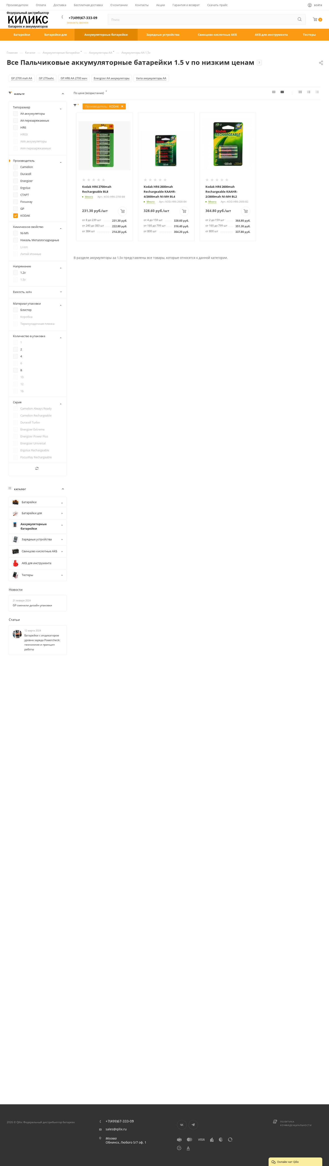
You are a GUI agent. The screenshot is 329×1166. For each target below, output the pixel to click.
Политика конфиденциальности (296, 1123)
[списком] (309, 93)
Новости (16, 589)
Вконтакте (182, 1125)
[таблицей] (318, 93)
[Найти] (300, 19)
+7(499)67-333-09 (83, 17)
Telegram (193, 1125)
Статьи (14, 619)
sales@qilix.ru (116, 1129)
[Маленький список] (274, 93)
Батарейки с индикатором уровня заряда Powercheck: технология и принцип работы (42, 642)
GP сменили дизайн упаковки (32, 605)
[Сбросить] (37, 469)
